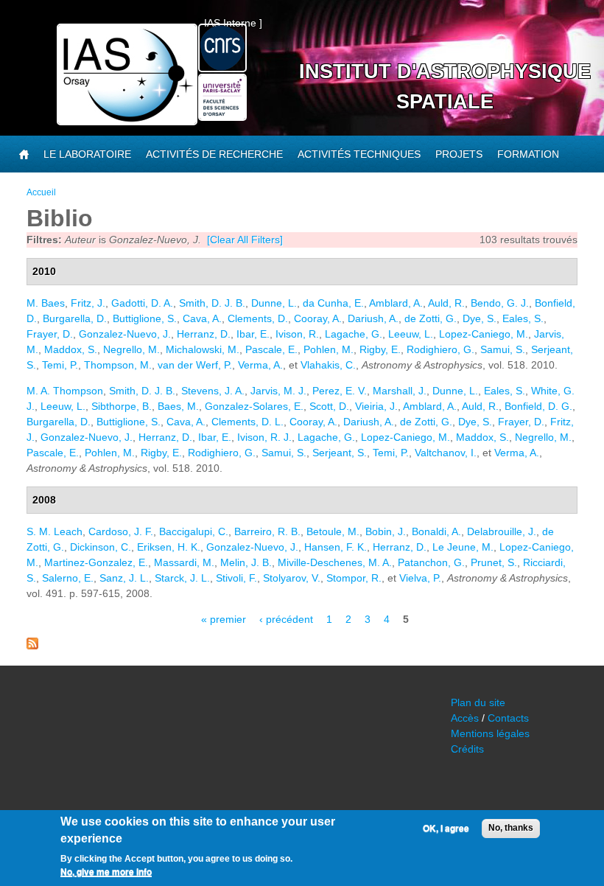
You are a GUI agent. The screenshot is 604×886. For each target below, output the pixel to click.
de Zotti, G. (430, 318)
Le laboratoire (87, 154)
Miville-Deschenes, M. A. (335, 562)
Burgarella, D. (75, 318)
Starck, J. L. (182, 578)
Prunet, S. (494, 562)
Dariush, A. (373, 318)
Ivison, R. (297, 334)
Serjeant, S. (339, 452)
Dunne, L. (274, 303)
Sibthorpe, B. (121, 406)
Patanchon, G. (431, 562)
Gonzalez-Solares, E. (254, 406)
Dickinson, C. (100, 547)
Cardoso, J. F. (120, 531)
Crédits (467, 749)
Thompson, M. (118, 365)
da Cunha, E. (333, 303)
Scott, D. (329, 406)
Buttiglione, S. (145, 318)
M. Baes (46, 303)
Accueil (41, 192)
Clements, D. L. (247, 422)
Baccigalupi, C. (193, 531)
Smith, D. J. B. (212, 303)
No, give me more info (106, 872)
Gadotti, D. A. (142, 303)
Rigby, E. (380, 349)
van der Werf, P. (195, 365)
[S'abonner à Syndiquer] (32, 646)
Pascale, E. (271, 349)
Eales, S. (523, 318)
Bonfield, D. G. (538, 406)
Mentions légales (490, 733)
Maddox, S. (70, 349)
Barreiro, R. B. (267, 531)
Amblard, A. (396, 303)
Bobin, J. (385, 531)
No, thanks (510, 828)
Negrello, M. (131, 349)
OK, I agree (446, 828)
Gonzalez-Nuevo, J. (125, 334)
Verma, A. (260, 365)
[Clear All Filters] (245, 239)
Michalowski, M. (202, 349)
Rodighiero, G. (440, 349)
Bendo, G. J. (500, 303)
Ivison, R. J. (264, 437)
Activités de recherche (214, 154)
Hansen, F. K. (335, 547)
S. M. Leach (54, 531)
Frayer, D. (50, 334)
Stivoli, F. (236, 578)
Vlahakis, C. (328, 365)
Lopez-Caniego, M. (483, 334)
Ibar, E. (253, 334)
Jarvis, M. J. (278, 391)
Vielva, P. (420, 578)
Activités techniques (359, 154)
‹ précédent (286, 619)
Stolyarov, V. (291, 578)
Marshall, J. (399, 391)
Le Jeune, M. (463, 547)
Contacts (508, 718)
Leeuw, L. (410, 334)
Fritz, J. (88, 303)
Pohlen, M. (328, 349)
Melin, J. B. (246, 562)
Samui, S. (502, 349)
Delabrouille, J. (501, 531)
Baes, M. (178, 406)
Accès (465, 718)
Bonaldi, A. (436, 531)
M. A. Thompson (65, 391)
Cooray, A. (318, 318)
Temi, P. (60, 365)
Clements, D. (258, 318)
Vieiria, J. (376, 406)
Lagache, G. (353, 334)
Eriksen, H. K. (168, 547)
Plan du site (478, 702)
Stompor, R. (354, 578)
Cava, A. (202, 318)
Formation (528, 154)
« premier (223, 619)
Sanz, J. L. (124, 578)
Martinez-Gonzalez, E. (96, 562)
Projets (458, 154)
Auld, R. (446, 303)
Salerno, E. (68, 578)
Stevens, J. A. (213, 391)
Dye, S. (479, 318)
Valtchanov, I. (446, 452)
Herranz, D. (204, 334)
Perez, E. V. (339, 391)
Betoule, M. (332, 531)
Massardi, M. (184, 562)
